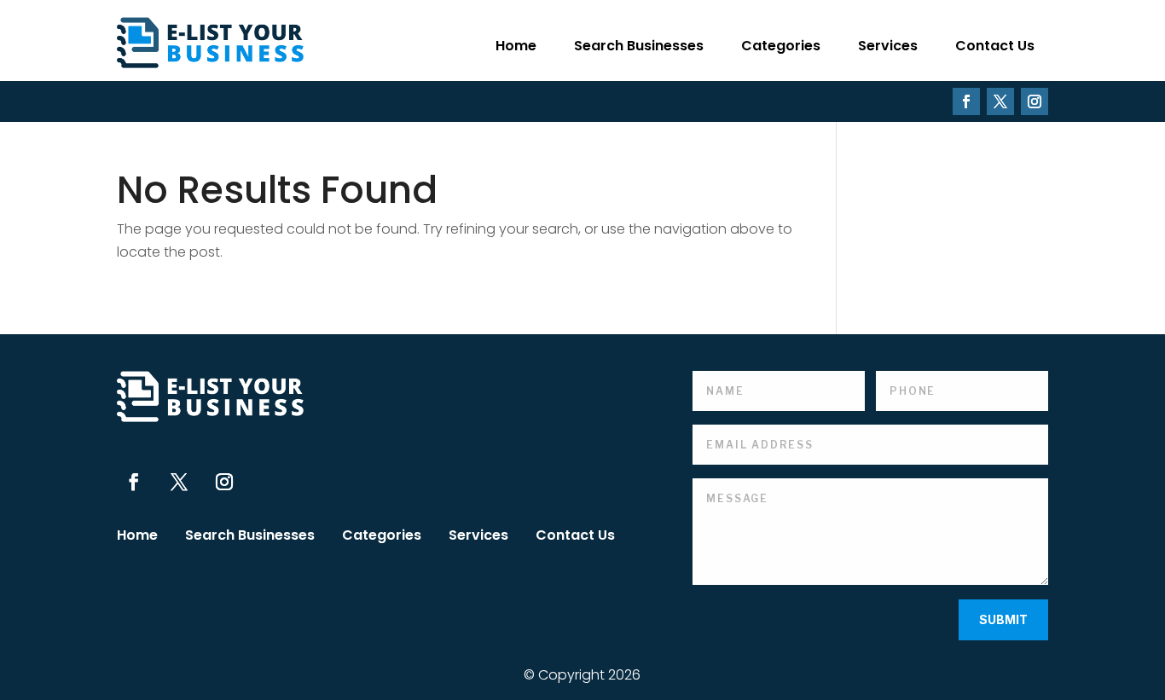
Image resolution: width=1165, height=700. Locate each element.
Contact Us (995, 45)
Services (888, 45)
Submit (1003, 619)
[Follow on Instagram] (1034, 101)
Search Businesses (639, 45)
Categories (780, 45)
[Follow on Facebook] (966, 101)
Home (516, 45)
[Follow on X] (1000, 101)
